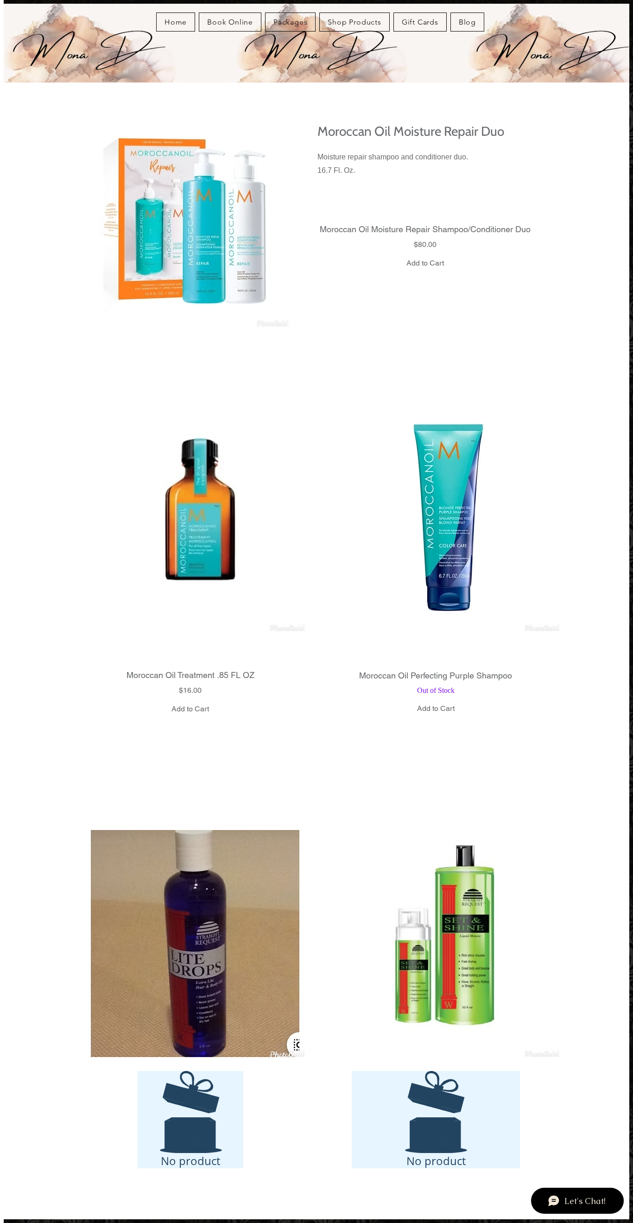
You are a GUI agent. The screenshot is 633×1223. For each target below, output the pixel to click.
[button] (195, 517)
